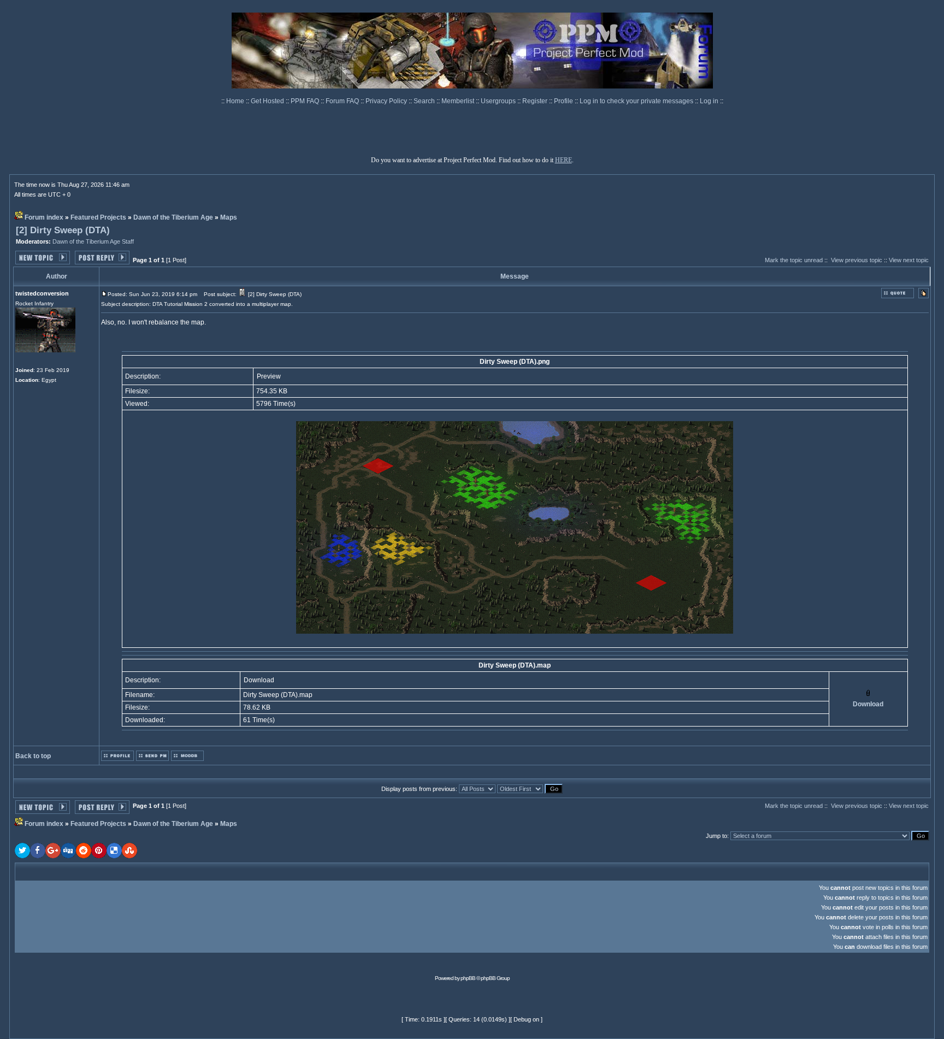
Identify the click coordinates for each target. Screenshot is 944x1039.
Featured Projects (98, 217)
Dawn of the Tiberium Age (173, 217)
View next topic (909, 260)
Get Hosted (268, 101)
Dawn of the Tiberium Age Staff (93, 241)
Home (236, 101)
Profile (564, 101)
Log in (709, 101)
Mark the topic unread (794, 260)
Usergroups (499, 101)
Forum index (44, 217)
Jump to (716, 836)
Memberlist (458, 101)
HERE (563, 160)
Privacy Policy (387, 101)
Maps (228, 217)
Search (425, 101)
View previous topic (856, 260)
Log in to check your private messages (637, 101)
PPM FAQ (306, 101)
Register (535, 101)
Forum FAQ (343, 101)
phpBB (468, 978)
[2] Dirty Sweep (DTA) (63, 230)
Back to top (33, 756)
